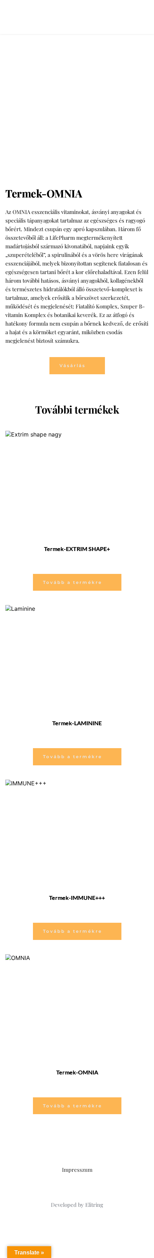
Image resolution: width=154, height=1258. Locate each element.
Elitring (94, 1204)
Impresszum (77, 1169)
